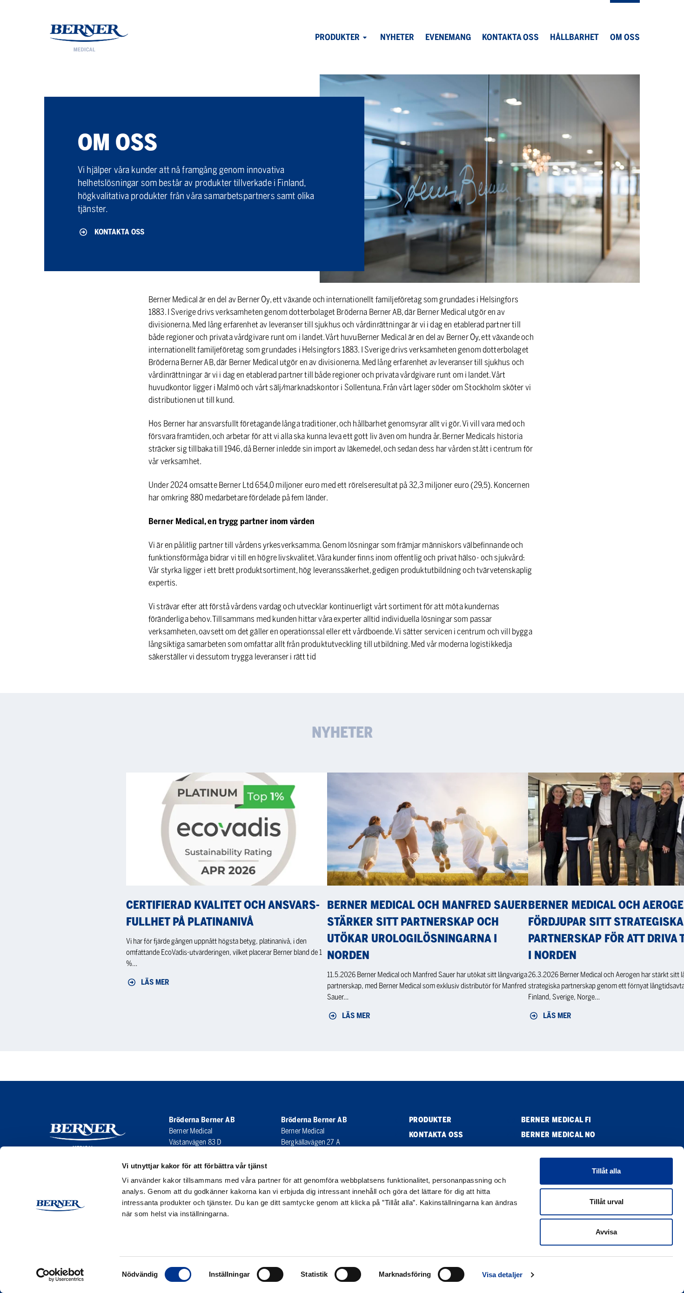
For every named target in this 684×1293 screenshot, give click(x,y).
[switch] (270, 1274)
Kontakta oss (510, 37)
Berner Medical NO (558, 1134)
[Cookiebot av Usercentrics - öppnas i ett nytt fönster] (60, 1275)
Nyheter (397, 37)
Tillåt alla (606, 1171)
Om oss (625, 37)
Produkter (337, 37)
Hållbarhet (574, 37)
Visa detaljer (502, 1275)
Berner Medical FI (556, 1119)
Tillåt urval (607, 1202)
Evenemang (448, 37)
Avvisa (606, 1232)
